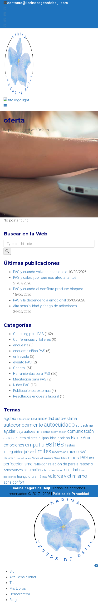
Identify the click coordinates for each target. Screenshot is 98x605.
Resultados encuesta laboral (36, 396)
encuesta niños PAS (29, 351)
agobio (10, 418)
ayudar (9, 431)
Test (13, 583)
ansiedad (46, 418)
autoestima (84, 426)
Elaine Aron (81, 437)
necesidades (23, 458)
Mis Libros (18, 588)
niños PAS (78, 457)
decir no (64, 438)
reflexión (40, 464)
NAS (83, 452)
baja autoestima (29, 431)
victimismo (75, 476)
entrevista (21, 356)
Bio (12, 571)
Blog (13, 600)
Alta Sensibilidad (23, 577)
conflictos (9, 438)
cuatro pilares (26, 438)
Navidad (9, 458)
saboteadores (13, 470)
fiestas (70, 445)
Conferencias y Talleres (32, 339)
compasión (60, 431)
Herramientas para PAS (31, 373)
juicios (29, 452)
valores (55, 476)
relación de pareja (63, 464)
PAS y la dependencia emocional (39, 300)
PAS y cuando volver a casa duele (40, 272)
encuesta (20, 345)
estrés (54, 444)
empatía (34, 445)
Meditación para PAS (29, 379)
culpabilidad (48, 438)
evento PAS (22, 362)
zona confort (14, 482)
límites (43, 451)
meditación (59, 452)
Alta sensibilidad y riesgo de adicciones (45, 306)
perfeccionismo (18, 464)
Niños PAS (21, 385)
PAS (91, 458)
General (19, 368)
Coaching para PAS (28, 334)
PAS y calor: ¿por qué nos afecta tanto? (45, 277)
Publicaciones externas (32, 391)
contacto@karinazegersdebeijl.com (37, 3)
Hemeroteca (20, 594)
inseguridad (13, 452)
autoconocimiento (23, 425)
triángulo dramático (32, 477)
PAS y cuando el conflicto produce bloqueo (48, 289)
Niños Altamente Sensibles (49, 458)
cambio (48, 431)
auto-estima (66, 418)
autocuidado (59, 424)
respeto (86, 464)
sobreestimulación (52, 470)
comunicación (80, 431)
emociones (14, 445)
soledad (71, 470)
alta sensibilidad (27, 419)
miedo (73, 451)
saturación (32, 470)
